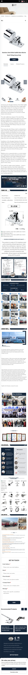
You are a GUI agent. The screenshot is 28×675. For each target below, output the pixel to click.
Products (7, 16)
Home (2, 16)
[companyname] (14, 5)
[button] (22, 609)
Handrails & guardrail (17, 16)
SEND (14, 602)
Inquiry (14, 59)
